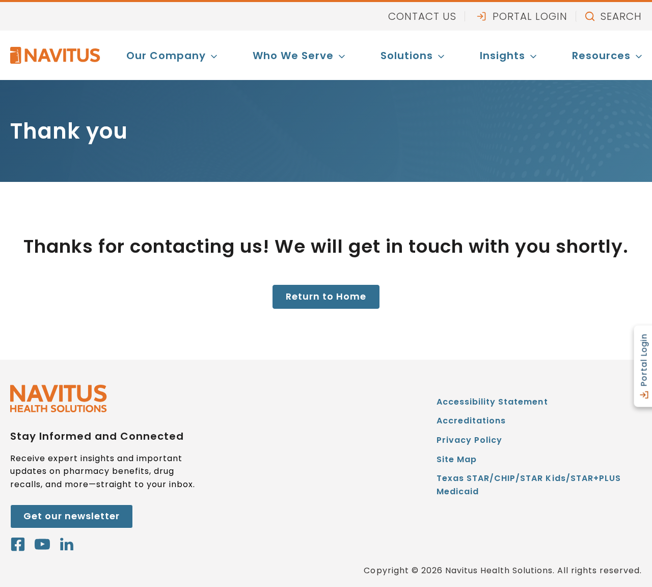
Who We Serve (293, 55)
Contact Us (422, 16)
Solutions (407, 55)
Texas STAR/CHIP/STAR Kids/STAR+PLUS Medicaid (528, 486)
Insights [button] (502, 55)
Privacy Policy (469, 440)
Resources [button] (601, 55)
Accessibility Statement (492, 402)
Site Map (457, 459)
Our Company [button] (166, 55)
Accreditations (471, 420)
